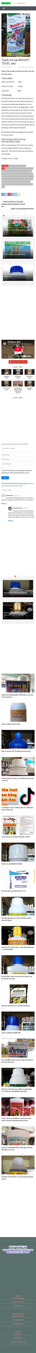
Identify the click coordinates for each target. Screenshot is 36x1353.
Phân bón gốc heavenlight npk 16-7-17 (13, 891)
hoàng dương (21, 168)
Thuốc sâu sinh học (18, 1302)
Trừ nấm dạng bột (18, 1320)
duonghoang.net (7, 67)
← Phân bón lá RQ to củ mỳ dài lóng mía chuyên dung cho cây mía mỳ (13, 204)
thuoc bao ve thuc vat (10, 171)
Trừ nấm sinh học (18, 1323)
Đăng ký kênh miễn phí (19, 362)
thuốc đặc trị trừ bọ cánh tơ (10, 173)
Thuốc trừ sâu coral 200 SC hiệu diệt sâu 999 (15, 837)
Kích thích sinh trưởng (18, 1341)
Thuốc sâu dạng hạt (18, 1298)
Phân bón (18, 1332)
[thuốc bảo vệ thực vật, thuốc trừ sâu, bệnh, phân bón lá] (6, 3)
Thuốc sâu (23, 67)
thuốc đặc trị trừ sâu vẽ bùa (10, 184)
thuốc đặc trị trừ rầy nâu (16, 179)
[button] (21, 367)
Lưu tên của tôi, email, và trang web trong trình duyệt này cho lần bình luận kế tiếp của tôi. (16, 471)
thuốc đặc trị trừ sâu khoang (21, 181)
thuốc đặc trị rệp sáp (25, 171)
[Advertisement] (18, 311)
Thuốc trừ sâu (30, 67)
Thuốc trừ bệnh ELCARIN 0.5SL (11, 1033)
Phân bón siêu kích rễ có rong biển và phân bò (15, 1005)
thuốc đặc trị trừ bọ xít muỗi (13, 176)
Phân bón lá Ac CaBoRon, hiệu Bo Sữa (15, 593)
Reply (5, 503)
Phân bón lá (18, 1334)
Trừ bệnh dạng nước (18, 1316)
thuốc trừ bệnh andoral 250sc (10, 724)
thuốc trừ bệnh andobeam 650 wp (14, 254)
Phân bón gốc (18, 1338)
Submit (5, 478)
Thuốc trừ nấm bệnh (18, 1314)
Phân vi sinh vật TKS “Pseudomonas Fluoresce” (16, 751)
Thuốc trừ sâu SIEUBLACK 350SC (11, 864)
